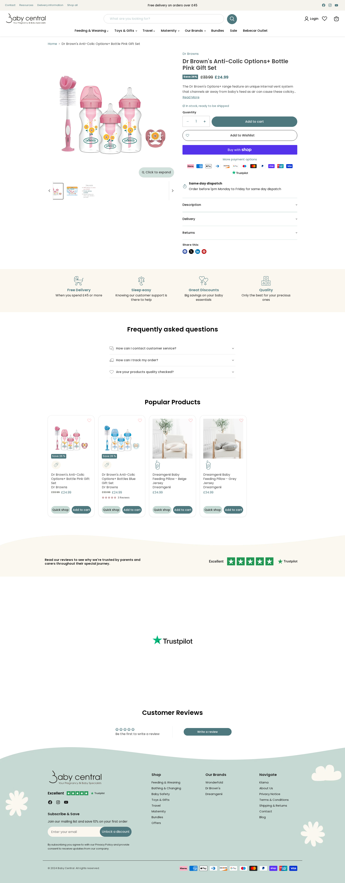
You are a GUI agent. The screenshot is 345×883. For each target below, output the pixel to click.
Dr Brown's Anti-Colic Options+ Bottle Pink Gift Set (70, 478)
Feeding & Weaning (91, 30)
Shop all (72, 5)
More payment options (240, 159)
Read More (190, 97)
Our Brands (194, 30)
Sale (233, 30)
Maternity (169, 30)
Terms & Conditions (274, 800)
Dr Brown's (212, 788)
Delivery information (50, 5)
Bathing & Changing (166, 788)
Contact (10, 5)
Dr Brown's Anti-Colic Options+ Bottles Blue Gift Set (119, 478)
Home (52, 44)
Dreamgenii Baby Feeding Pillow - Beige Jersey (169, 478)
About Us (266, 788)
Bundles (217, 30)
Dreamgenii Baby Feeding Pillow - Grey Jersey (219, 478)
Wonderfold (214, 782)
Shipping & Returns (273, 805)
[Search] (232, 19)
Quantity (189, 112)
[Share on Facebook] (184, 251)
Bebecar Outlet (255, 30)
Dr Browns (190, 53)
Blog (262, 817)
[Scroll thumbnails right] (172, 190)
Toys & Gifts (124, 30)
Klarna (264, 782)
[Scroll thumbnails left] (50, 190)
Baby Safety (161, 794)
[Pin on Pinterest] (204, 251)
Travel (148, 30)
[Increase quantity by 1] (205, 121)
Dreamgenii (162, 487)
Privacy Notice (269, 794)
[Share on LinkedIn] (197, 251)
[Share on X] (191, 251)
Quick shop (60, 510)
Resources (26, 5)
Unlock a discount (116, 831)
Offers (156, 823)
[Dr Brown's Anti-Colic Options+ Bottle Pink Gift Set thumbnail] (55, 191)
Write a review (207, 732)
